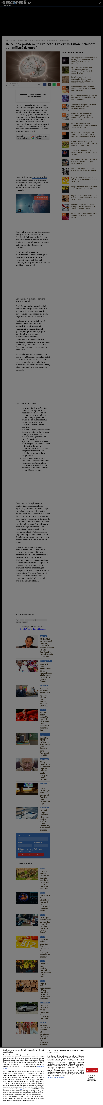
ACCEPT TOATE (92, 1070)
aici (21, 1089)
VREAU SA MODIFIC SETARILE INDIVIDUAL (91, 1078)
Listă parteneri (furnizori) (55, 1077)
